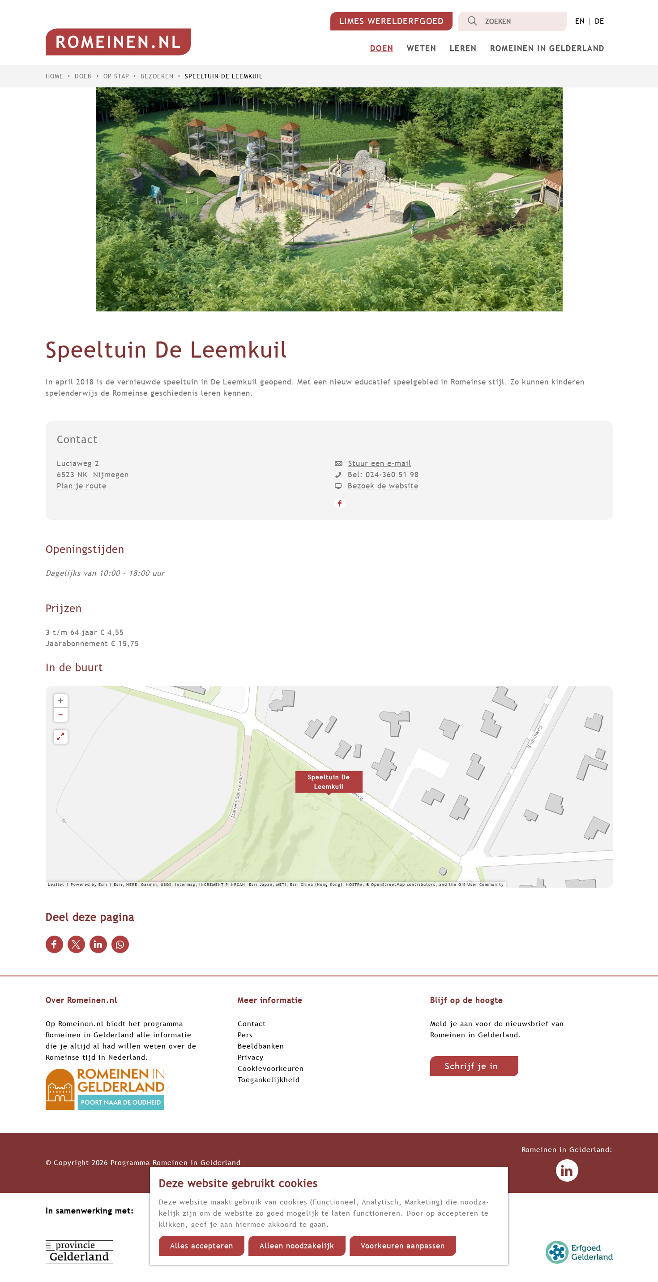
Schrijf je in (471, 1066)
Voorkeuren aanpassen (403, 1246)
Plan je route (82, 486)
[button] (329, 786)
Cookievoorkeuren (271, 1068)
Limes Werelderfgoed (391, 21)
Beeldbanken (261, 1046)
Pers (245, 1035)
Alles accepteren (201, 1246)
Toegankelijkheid (269, 1079)
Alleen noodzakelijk (297, 1246)
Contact (252, 1023)
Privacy (251, 1057)
